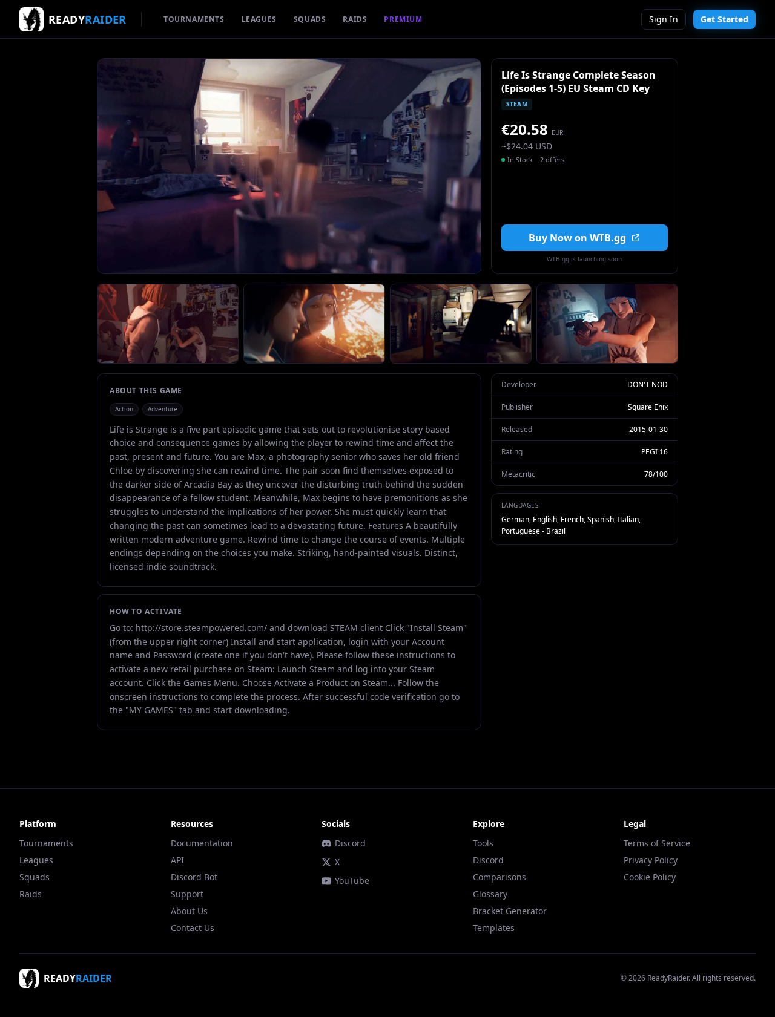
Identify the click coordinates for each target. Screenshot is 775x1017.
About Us (189, 911)
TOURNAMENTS (194, 19)
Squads (34, 877)
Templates (494, 928)
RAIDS (355, 19)
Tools (483, 843)
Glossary (490, 894)
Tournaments (46, 843)
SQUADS (310, 19)
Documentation (202, 843)
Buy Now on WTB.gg (577, 237)
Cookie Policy (650, 877)
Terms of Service (657, 843)
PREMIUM (403, 19)
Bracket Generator (510, 911)
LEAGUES (259, 19)
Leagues (36, 860)
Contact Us (192, 928)
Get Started (724, 19)
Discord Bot (194, 877)
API (177, 860)
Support (187, 894)
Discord (350, 843)
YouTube (352, 880)
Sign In (663, 19)
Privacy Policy (651, 860)
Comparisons (499, 877)
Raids (30, 894)
